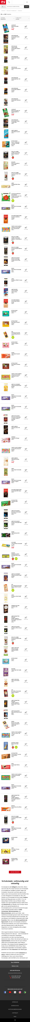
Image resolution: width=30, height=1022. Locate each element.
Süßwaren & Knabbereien (12, 10)
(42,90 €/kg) (26, 334)
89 (26, 26)
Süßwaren (20, 10)
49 (26, 142)
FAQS (15, 1016)
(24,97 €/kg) (26, 461)
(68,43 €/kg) (26, 745)
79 (26, 722)
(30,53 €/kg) (26, 49)
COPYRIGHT (15, 1012)
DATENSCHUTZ (15, 1005)
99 (26, 36)
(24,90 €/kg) (26, 355)
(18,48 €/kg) (26, 208)
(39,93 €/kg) (26, 387)
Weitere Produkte (15, 872)
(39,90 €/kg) (26, 218)
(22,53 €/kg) (26, 766)
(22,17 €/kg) (26, 38)
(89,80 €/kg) (26, 175)
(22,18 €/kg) (26, 545)
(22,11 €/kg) (26, 397)
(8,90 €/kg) (26, 28)
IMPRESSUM (15, 1002)
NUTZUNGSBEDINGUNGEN (15, 1009)
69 (26, 764)
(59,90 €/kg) (26, 165)
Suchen (26, 6)
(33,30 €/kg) (26, 186)
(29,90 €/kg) (26, 59)
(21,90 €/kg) (26, 313)
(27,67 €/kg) (26, 608)
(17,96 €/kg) (26, 840)
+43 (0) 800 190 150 (16, 976)
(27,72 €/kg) (26, 229)
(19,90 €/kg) (26, 271)
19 (26, 311)
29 (26, 47)
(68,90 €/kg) (26, 471)
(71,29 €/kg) (26, 196)
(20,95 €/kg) (26, 408)
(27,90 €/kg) (26, 724)
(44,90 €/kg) (26, 260)
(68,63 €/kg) (26, 154)
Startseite (3, 10)
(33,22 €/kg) (26, 808)
